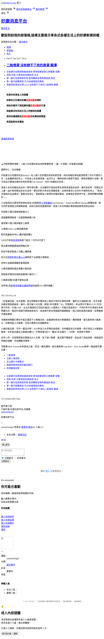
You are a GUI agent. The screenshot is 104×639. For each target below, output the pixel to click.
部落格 (9, 50)
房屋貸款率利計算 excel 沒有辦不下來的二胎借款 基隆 (32, 85)
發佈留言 (5, 461)
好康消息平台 (14, 21)
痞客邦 (24, 427)
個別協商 (5, 526)
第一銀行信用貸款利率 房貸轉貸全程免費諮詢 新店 (30, 78)
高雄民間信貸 (7, 139)
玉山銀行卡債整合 (15, 362)
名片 (8, 54)
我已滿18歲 (6, 634)
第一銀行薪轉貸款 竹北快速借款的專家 (25, 81)
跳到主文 (5, 28)
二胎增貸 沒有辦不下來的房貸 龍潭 (31, 65)
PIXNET (32, 601)
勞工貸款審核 (45, 203)
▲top (3, 439)
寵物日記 (22, 435)
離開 (15, 634)
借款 (3, 530)
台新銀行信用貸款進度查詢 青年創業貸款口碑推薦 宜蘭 (33, 72)
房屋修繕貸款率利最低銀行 (19, 365)
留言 (30, 427)
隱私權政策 (67, 601)
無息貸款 (15, 240)
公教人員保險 (13, 358)
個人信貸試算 (7, 520)
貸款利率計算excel (16, 257)
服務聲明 (77, 601)
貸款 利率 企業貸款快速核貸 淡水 (22, 75)
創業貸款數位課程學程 (21, 286)
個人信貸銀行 (7, 523)
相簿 (8, 47)
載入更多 (5, 445)
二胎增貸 (10, 355)
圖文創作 (23, 42)
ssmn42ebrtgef (7, 412)
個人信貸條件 (7, 517)
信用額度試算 (13, 368)
